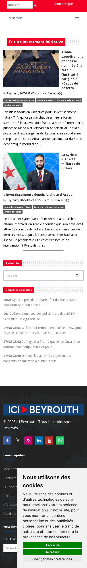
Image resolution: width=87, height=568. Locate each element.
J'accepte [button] (52, 545)
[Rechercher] (77, 275)
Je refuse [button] (52, 552)
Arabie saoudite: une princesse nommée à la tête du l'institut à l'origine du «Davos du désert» (72, 70)
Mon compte (63, 4)
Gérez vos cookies (16, 504)
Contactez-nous (14, 478)
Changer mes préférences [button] (52, 559)
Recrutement (12, 496)
